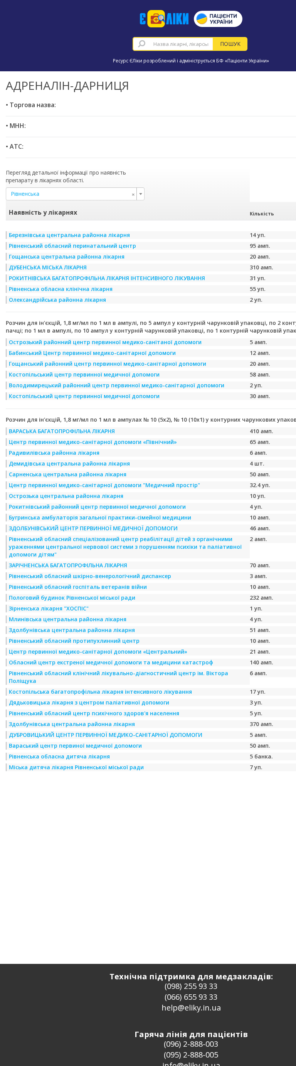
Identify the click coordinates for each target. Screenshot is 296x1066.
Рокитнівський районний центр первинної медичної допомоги (97, 506)
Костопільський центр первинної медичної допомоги (84, 374)
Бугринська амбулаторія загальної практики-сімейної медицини (100, 517)
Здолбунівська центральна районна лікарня (72, 630)
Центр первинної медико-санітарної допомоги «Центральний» (98, 651)
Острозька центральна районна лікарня (66, 495)
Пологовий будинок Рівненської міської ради (72, 597)
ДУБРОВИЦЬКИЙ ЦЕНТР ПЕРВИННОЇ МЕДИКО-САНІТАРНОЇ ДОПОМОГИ (105, 734)
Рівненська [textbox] (73, 194)
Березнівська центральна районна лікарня (69, 235)
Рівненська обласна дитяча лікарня (59, 756)
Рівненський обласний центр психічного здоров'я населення (94, 713)
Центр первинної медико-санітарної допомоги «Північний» (93, 442)
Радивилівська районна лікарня (54, 452)
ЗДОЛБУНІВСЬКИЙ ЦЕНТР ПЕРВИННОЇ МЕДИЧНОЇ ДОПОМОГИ (93, 528)
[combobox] (173, 44)
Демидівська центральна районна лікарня (69, 463)
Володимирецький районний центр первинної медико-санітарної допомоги (116, 385)
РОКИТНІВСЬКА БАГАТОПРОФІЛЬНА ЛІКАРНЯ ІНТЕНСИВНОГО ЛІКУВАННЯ (107, 278)
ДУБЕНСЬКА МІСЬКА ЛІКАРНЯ (48, 267)
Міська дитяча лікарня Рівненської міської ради (76, 767)
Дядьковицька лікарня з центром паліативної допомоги (89, 702)
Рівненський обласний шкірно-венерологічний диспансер (90, 576)
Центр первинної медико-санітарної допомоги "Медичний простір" (104, 485)
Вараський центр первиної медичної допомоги (75, 745)
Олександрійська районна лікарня (57, 299)
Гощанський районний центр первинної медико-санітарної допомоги (107, 363)
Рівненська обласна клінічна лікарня (61, 289)
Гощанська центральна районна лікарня (66, 256)
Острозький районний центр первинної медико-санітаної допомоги (105, 342)
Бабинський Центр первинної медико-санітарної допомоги (92, 352)
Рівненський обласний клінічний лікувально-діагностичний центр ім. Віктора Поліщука (118, 676)
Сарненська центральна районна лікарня (67, 474)
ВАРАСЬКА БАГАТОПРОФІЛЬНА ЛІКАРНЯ (62, 431)
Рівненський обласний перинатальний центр (72, 245)
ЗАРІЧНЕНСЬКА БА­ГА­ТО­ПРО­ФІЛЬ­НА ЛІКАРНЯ (68, 565)
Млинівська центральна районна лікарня (67, 619)
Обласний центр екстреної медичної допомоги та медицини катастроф (111, 662)
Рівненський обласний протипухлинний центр (74, 640)
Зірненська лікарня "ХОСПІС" (49, 608)
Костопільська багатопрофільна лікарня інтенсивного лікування (100, 691)
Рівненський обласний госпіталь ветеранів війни (78, 586)
